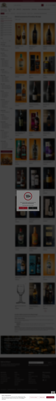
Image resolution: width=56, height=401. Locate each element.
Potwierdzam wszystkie (50, 397)
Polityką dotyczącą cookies (21, 396)
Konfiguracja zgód (42, 397)
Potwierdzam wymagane (33, 397)
